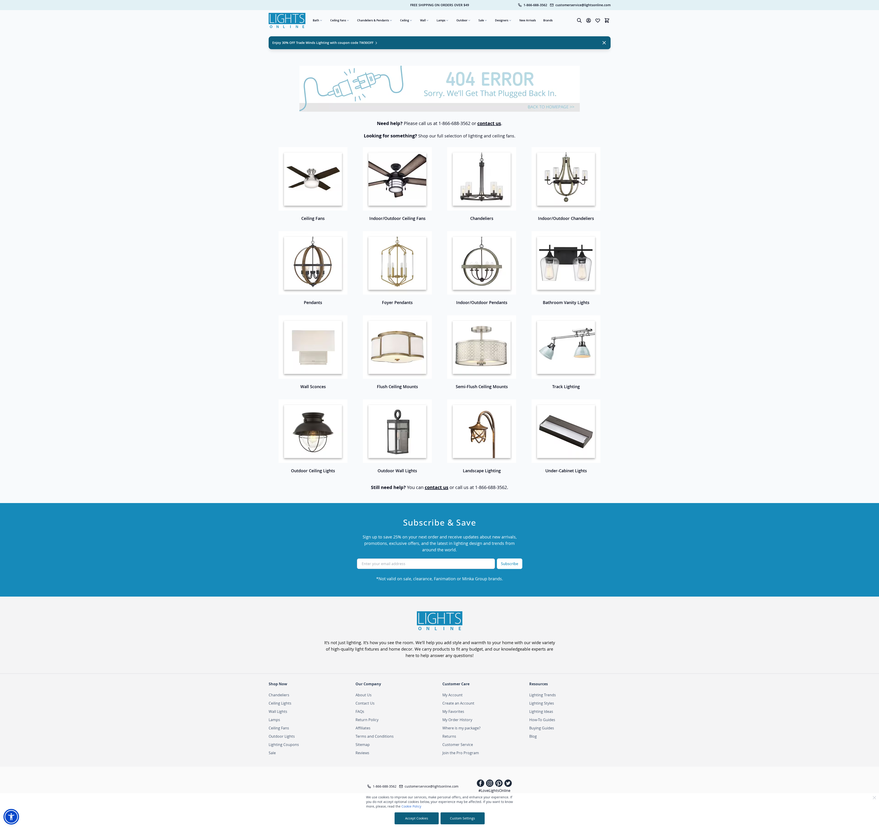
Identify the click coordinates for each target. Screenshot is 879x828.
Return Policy (367, 719)
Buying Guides (541, 728)
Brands (548, 20)
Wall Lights (278, 711)
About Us (364, 694)
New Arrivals (527, 20)
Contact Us (365, 703)
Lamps (441, 20)
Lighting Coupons (284, 744)
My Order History (457, 719)
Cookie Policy (411, 806)
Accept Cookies (416, 818)
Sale (481, 20)
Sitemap (363, 744)
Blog (533, 736)
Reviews (362, 752)
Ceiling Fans (338, 20)
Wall (423, 20)
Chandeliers (279, 694)
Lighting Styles (541, 703)
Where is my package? (461, 728)
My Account (452, 694)
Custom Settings (462, 818)
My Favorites (453, 711)
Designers (501, 20)
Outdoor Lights (282, 736)
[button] (11, 816)
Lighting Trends (542, 694)
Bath (316, 20)
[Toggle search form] (579, 20)
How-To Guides (542, 719)
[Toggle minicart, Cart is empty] (607, 20)
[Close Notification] (604, 43)
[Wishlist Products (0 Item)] (597, 20)
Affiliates (363, 728)
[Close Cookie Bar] (874, 797)
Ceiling (404, 20)
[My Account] (588, 20)
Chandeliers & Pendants (373, 20)
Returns (449, 736)
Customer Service (457, 744)
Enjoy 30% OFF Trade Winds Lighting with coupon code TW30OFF (323, 42)
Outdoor (461, 20)
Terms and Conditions (375, 736)
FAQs (360, 711)
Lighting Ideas (541, 711)
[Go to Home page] (287, 20)
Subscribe (509, 563)
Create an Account (458, 703)
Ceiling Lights (280, 703)
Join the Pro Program (460, 752)
